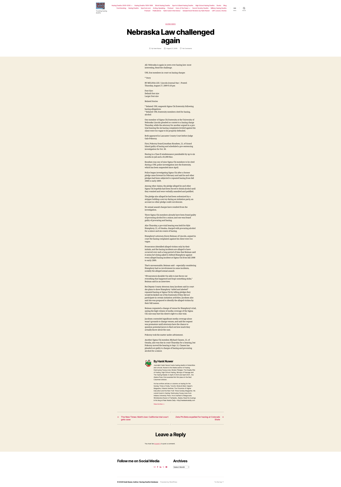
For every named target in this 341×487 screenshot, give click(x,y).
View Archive (159, 404)
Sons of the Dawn (182, 8)
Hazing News (170, 24)
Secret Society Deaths (200, 8)
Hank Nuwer (157, 48)
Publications (157, 11)
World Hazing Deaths (162, 5)
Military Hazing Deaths (219, 8)
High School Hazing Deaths (205, 5)
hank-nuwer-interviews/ (171, 11)
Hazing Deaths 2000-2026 (121, 5)
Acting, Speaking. (159, 8)
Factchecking (121, 8)
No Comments (187, 48)
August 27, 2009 (171, 48)
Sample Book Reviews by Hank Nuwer (196, 11)
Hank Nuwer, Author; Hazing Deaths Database (140, 482)
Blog (225, 5)
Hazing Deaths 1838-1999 (143, 5)
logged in (157, 444)
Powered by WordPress (168, 482)
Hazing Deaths (133, 8)
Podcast (171, 8)
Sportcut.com (146, 8)
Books (219, 5)
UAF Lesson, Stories (219, 11)
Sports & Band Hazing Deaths (182, 5)
